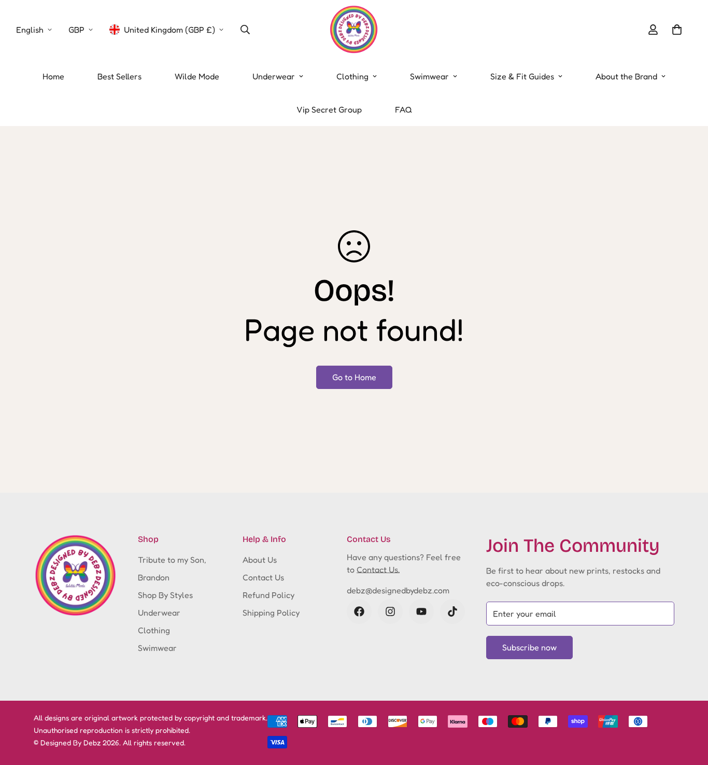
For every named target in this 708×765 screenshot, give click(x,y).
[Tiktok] (452, 611)
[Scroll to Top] (688, 708)
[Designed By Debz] (353, 30)
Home (53, 76)
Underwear (273, 76)
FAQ (403, 109)
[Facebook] (359, 611)
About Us (260, 559)
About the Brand (626, 76)
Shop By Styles (165, 595)
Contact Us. (378, 569)
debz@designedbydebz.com (398, 590)
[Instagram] (390, 611)
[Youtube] (421, 611)
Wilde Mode (197, 76)
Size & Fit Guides (522, 76)
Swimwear (429, 76)
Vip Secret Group (329, 109)
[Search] (245, 29)
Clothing (352, 76)
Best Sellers (119, 76)
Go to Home (354, 377)
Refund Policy (268, 595)
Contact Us (263, 577)
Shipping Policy (271, 612)
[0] (677, 29)
